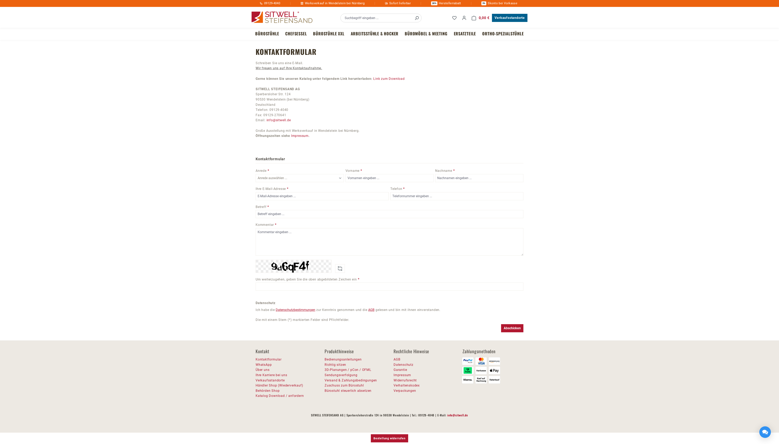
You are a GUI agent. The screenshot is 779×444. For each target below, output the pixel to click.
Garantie (400, 370)
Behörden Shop (268, 391)
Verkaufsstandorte (510, 18)
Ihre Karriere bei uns (271, 375)
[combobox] (376, 18)
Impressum (300, 136)
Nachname (445, 171)
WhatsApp (264, 365)
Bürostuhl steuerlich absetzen (348, 391)
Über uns (262, 370)
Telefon (397, 189)
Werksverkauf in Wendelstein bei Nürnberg (335, 3)
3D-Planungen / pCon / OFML (348, 370)
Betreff (262, 207)
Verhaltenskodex (407, 385)
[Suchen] (416, 18)
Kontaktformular (269, 359)
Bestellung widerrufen (389, 438)
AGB (371, 310)
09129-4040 (272, 3)
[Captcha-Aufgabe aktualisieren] (340, 268)
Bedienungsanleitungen (343, 359)
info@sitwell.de (279, 120)
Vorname (353, 171)
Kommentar (266, 225)
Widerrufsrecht (405, 380)
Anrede (262, 171)
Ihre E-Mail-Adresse (272, 189)
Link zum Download (389, 79)
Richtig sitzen (335, 365)
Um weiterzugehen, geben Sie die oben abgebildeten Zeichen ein (307, 279)
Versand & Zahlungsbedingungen (351, 380)
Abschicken (512, 328)
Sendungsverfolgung (341, 375)
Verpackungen (405, 391)
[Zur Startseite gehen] (282, 17)
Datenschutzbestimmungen (295, 310)
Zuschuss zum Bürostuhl (344, 385)
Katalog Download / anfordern (280, 396)
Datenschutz (403, 365)
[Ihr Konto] (464, 18)
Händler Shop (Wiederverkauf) (279, 385)
